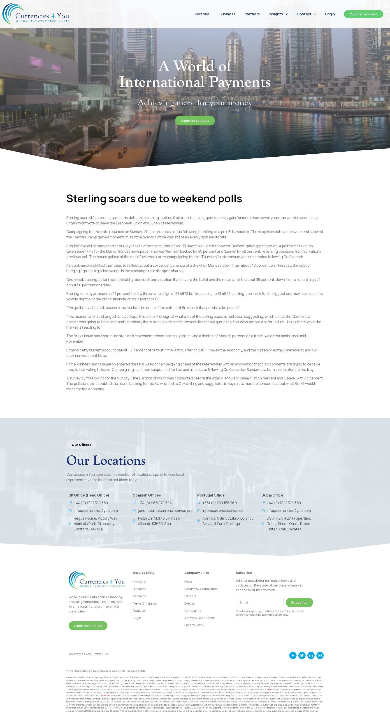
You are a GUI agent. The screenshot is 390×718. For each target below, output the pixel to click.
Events (189, 603)
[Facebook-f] (293, 655)
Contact (304, 14)
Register (139, 610)
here (270, 689)
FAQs (188, 581)
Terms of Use (107, 695)
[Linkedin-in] (311, 655)
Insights (276, 14)
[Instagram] (320, 655)
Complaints (193, 610)
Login (330, 14)
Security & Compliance (201, 589)
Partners (252, 14)
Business (227, 14)
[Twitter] (302, 655)
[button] (81, 444)
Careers (190, 596)
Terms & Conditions (199, 618)
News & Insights (145, 603)
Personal (202, 14)
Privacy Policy (194, 625)
